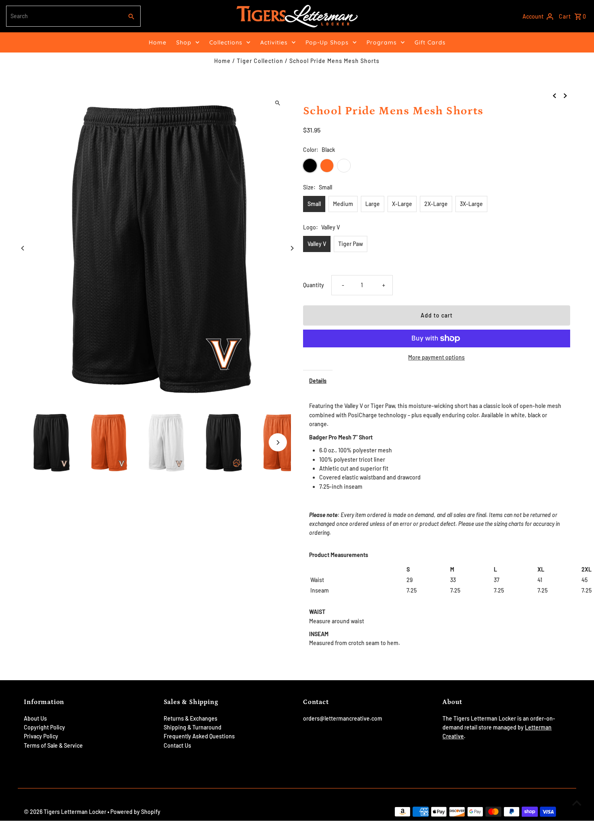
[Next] (292, 248)
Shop (184, 42)
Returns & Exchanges (190, 718)
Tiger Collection (260, 60)
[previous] (554, 95)
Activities (274, 42)
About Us (35, 718)
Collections (225, 42)
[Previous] (23, 248)
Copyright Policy (44, 727)
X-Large (402, 203)
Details (317, 380)
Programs (382, 42)
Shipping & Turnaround (192, 727)
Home (157, 42)
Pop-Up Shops (327, 42)
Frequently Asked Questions (199, 736)
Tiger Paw (350, 243)
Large (372, 203)
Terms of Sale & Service (53, 745)
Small (314, 203)
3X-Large (471, 203)
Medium (343, 203)
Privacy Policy (41, 736)
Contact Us (177, 745)
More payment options (436, 357)
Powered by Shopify (135, 811)
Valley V (317, 243)
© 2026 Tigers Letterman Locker (65, 811)
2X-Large (436, 203)
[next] (565, 95)
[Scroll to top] (577, 803)
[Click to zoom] (278, 103)
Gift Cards (430, 42)
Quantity (313, 285)
